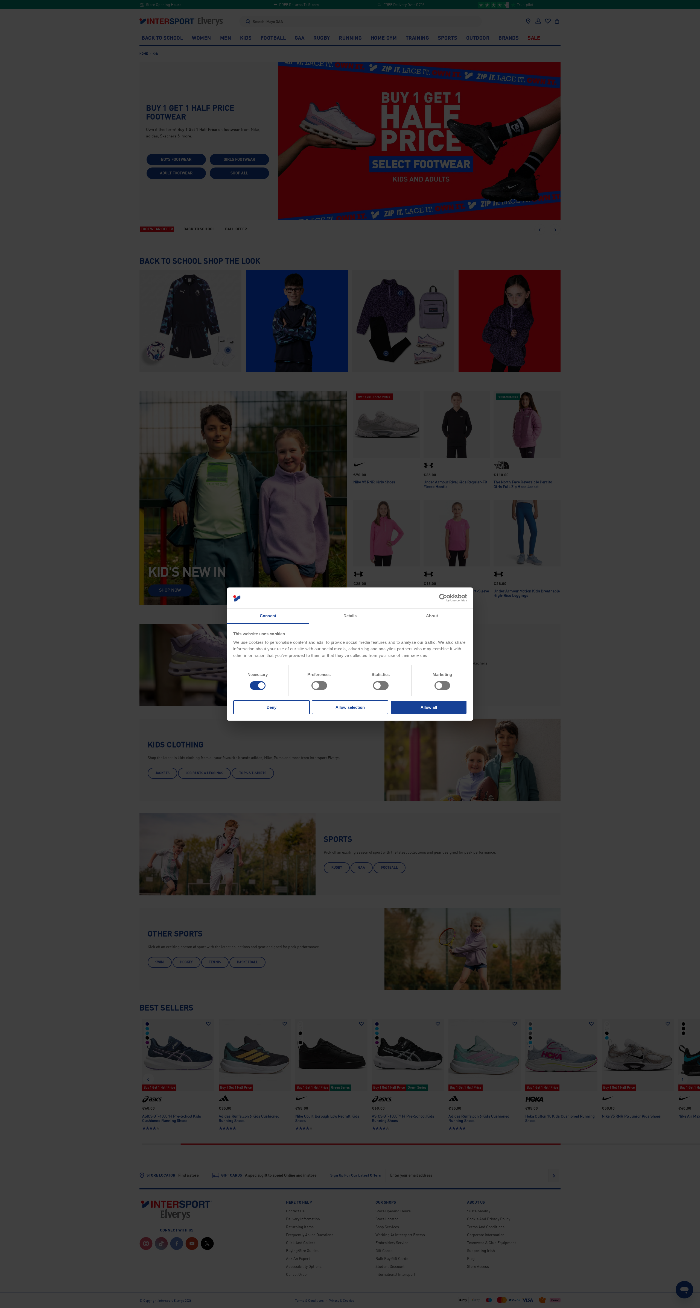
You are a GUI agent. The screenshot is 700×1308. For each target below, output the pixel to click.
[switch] (319, 685)
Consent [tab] (268, 615)
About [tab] (432, 615)
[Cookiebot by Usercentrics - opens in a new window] (443, 598)
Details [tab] (350, 615)
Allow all (429, 707)
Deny (271, 707)
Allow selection (350, 707)
